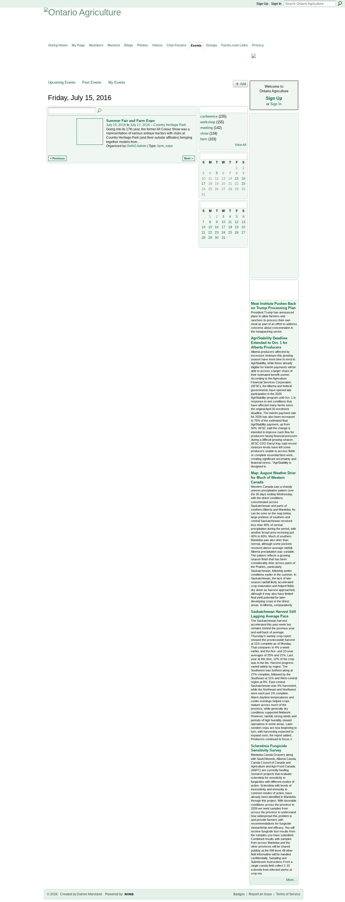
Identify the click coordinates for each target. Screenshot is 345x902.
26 (237, 232)
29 (210, 238)
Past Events (92, 82)
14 (203, 227)
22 (210, 232)
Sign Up (262, 4)
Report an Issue (260, 894)
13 (243, 222)
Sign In (276, 4)
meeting (206, 128)
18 (230, 227)
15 (237, 178)
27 (243, 232)
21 (203, 232)
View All (240, 145)
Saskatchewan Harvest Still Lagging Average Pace (273, 614)
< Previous (57, 158)
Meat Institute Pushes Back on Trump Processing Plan (273, 306)
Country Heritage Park (169, 125)
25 (230, 232)
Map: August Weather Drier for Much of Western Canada (273, 477)
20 (243, 227)
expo (169, 146)
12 (237, 222)
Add (243, 84)
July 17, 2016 (140, 125)
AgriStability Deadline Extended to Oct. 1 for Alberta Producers (269, 342)
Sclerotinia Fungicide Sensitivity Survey (269, 748)
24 (223, 232)
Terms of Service (288, 894)
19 (237, 227)
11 (230, 222)
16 (243, 178)
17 (203, 184)
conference (209, 116)
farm (160, 146)
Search (340, 3)
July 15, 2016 (116, 125)
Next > (188, 158)
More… (291, 880)
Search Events (99, 110)
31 (223, 238)
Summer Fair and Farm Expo (130, 121)
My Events (116, 82)
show (204, 133)
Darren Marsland (89, 894)
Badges (239, 894)
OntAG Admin (136, 146)
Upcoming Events (62, 82)
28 (203, 238)
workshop (207, 122)
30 (217, 238)
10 (223, 222)
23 (243, 184)
